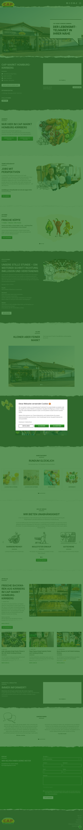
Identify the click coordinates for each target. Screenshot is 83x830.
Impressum (22, 422)
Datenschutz (28, 422)
